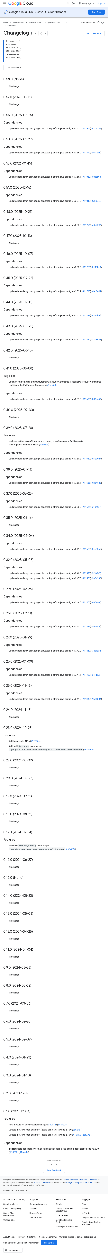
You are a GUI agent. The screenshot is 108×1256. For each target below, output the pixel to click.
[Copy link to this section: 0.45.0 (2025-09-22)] (36, 278)
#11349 (86, 699)
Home (5, 22)
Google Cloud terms (48, 1237)
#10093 (14, 1152)
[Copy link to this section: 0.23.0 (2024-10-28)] (35, 728)
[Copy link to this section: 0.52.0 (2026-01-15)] (35, 163)
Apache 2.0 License (42, 1182)
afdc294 (96, 626)
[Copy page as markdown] (41, 33)
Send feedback (93, 33)
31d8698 (96, 339)
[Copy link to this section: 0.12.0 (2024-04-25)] (36, 932)
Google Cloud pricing (12, 1209)
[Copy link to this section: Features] (18, 435)
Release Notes (36, 1213)
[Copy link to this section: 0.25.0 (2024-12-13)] (34, 686)
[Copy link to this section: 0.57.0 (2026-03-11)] (34, 97)
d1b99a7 (96, 458)
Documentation (18, 22)
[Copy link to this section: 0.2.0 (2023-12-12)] (32, 1093)
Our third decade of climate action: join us (77, 1237)
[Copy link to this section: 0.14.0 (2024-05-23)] (36, 896)
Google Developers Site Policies (79, 1182)
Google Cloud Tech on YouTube (91, 1223)
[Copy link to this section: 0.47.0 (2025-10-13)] (35, 236)
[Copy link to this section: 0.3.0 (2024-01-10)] (34, 1075)
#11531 (86, 573)
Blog (84, 1204)
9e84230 (96, 578)
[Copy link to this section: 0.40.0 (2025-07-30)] (37, 410)
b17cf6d (96, 315)
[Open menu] (4, 3)
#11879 (86, 152)
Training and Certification (67, 1227)
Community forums (38, 1204)
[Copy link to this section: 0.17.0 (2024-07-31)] (35, 832)
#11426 (86, 626)
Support (33, 1209)
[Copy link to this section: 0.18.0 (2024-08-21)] (35, 814)
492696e (35, 741)
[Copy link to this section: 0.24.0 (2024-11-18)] (34, 710)
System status (36, 1218)
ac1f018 (96, 152)
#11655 (86, 483)
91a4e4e (24, 1152)
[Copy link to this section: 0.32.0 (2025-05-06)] (36, 560)
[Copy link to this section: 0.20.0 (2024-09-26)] (36, 778)
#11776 (86, 225)
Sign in (101, 3)
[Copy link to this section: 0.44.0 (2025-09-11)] (35, 302)
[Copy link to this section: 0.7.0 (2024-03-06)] (34, 1003)
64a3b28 (62, 1124)
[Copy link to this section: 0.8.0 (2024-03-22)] (34, 985)
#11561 (86, 578)
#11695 (86, 399)
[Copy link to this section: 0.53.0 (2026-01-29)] (35, 139)
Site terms (32, 1237)
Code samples (62, 1215)
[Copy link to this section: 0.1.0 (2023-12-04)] (33, 1111)
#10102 (77, 1134)
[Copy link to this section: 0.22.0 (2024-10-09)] (36, 760)
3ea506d (96, 549)
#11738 (86, 315)
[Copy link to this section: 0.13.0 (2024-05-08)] (36, 914)
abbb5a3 (44, 444)
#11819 (86, 201)
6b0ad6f (96, 602)
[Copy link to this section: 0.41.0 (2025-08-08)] (36, 368)
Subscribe (49, 1243)
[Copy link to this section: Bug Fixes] (18, 376)
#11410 (86, 650)
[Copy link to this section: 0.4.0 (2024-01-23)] (34, 1057)
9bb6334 (96, 699)
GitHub (59, 1204)
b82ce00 (96, 399)
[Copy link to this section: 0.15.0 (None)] (26, 878)
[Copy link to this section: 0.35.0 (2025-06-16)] (35, 518)
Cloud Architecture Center (64, 1221)
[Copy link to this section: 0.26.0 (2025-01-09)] (36, 661)
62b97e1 (96, 128)
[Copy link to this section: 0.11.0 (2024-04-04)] (36, 950)
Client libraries (57, 12)
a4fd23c (96, 675)
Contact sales (9, 1220)
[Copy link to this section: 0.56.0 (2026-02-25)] (36, 115)
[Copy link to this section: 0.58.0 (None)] (27, 79)
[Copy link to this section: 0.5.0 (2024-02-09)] (34, 1039)
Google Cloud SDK (21, 12)
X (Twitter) (86, 1213)
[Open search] (68, 3)
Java (40, 12)
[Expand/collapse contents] (19, 41)
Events (85, 1209)
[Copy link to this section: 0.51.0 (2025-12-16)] (34, 188)
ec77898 (70, 849)
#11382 (86, 675)
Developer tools (34, 22)
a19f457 (96, 507)
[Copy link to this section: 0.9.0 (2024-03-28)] (34, 967)
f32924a (96, 201)
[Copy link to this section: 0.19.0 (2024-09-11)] (35, 796)
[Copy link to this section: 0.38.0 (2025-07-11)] (35, 469)
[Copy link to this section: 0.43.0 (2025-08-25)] (36, 326)
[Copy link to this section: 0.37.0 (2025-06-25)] (35, 494)
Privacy (21, 1237)
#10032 (52, 1124)
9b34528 (96, 483)
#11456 (86, 602)
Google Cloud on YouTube (93, 1218)
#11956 (86, 128)
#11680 (86, 458)
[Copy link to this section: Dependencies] (25, 123)
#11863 (86, 176)
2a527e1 (77, 1129)
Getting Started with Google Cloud (65, 1210)
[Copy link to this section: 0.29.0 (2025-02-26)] (35, 589)
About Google (9, 1237)
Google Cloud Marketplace (9, 1214)
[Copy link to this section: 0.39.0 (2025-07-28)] (36, 428)
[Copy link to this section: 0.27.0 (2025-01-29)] (35, 637)
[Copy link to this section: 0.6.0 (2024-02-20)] (34, 1021)
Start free (96, 12)
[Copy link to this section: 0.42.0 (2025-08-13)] (35, 350)
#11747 (86, 291)
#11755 (86, 267)
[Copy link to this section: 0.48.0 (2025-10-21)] (35, 212)
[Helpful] (98, 22)
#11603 (86, 549)
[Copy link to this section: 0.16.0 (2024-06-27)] (36, 860)
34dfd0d (96, 650)
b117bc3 (96, 267)
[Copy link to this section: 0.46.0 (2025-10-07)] (36, 254)
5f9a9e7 (96, 573)
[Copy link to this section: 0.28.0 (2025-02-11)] (35, 613)
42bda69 (51, 385)
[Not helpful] (102, 22)
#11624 (86, 507)
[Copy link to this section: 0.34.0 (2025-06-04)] (37, 536)
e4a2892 (96, 225)
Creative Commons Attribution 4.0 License (80, 1180)
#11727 (86, 339)
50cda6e (96, 176)
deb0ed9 (96, 291)
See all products (10, 1204)
